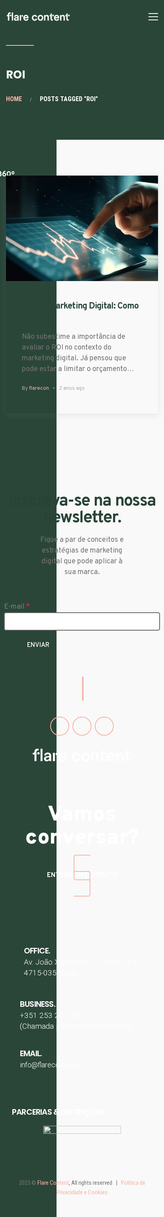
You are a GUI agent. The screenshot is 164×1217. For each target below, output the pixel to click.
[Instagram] (82, 726)
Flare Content (53, 1182)
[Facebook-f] (59, 726)
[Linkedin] (104, 726)
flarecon (39, 388)
